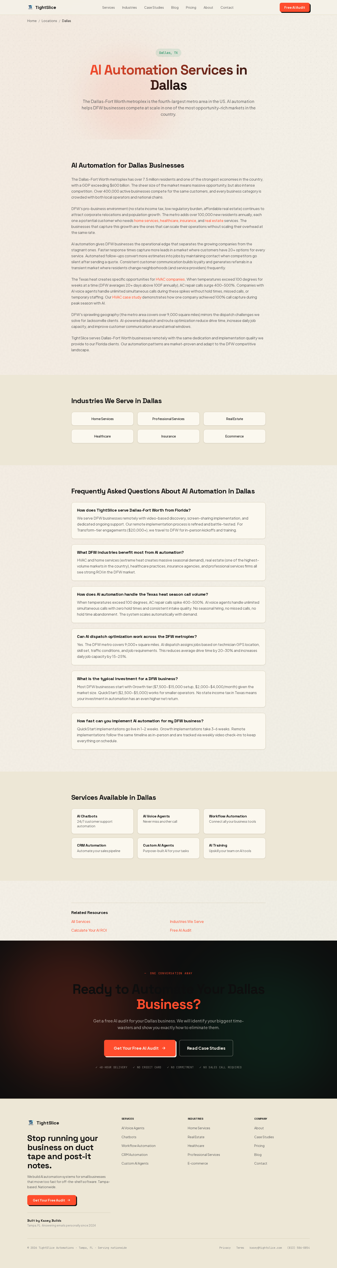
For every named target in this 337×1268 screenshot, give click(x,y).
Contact (227, 7)
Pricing (191, 7)
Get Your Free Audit (49, 1200)
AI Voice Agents (133, 1128)
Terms (240, 1248)
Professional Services (204, 1154)
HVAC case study (126, 297)
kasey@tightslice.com (266, 1248)
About (208, 7)
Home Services (199, 1128)
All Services (80, 921)
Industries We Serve (187, 921)
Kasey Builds (51, 1220)
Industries (129, 7)
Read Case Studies (206, 1048)
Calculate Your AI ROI (89, 930)
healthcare (169, 220)
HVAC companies (170, 279)
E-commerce (198, 1163)
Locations (49, 21)
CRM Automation (135, 1154)
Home (32, 21)
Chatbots (129, 1137)
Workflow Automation (139, 1145)
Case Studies (154, 7)
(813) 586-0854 (298, 1248)
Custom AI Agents (135, 1163)
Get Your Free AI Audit (136, 1048)
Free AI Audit (294, 7)
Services (108, 7)
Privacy (225, 1248)
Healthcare (196, 1145)
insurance (188, 220)
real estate (214, 220)
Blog (175, 7)
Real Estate (196, 1137)
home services (146, 220)
